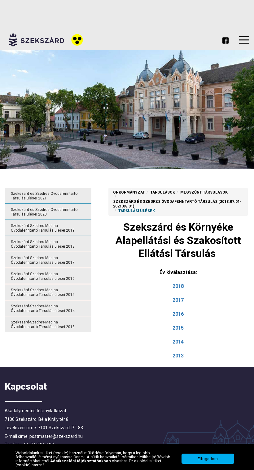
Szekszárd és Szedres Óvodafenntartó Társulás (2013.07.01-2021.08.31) (177, 203)
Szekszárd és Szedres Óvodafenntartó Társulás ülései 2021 (44, 195)
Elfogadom (208, 458)
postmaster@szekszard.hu (56, 436)
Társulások (162, 192)
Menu (244, 40)
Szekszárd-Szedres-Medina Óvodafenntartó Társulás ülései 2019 (43, 228)
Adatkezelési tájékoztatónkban (81, 461)
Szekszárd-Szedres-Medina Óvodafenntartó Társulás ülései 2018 (43, 244)
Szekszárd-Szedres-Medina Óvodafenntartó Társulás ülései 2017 (43, 260)
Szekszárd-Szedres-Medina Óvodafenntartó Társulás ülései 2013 (43, 324)
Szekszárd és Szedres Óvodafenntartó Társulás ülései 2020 (44, 211)
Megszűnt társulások (204, 192)
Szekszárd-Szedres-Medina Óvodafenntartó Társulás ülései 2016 (43, 276)
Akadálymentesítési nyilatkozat (35, 410)
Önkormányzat (129, 192)
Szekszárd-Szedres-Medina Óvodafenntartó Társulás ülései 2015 (43, 292)
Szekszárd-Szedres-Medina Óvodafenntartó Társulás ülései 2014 (43, 308)
